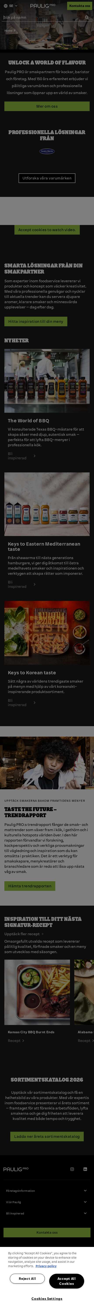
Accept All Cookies (66, 1281)
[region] (47, 1278)
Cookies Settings (47, 1298)
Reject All (27, 1278)
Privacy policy (46, 1266)
